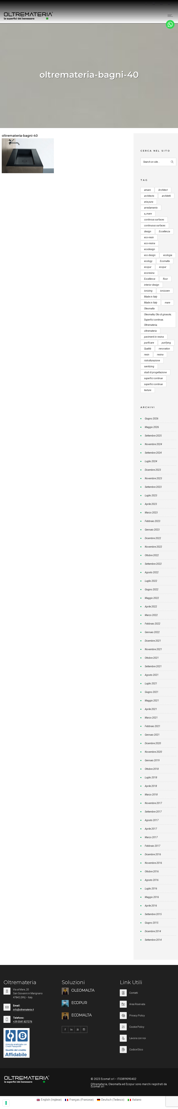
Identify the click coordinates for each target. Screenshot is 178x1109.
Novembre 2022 (153, 546)
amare (147, 190)
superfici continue (153, 378)
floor (165, 278)
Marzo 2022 (151, 615)
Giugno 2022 (151, 589)
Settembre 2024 (153, 452)
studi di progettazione (155, 372)
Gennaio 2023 (152, 529)
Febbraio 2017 (152, 845)
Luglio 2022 (151, 581)
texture (147, 390)
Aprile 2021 (151, 709)
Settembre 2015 (153, 914)
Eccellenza (164, 231)
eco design (150, 255)
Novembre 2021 (153, 649)
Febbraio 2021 (152, 726)
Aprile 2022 (151, 606)
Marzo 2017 (151, 837)
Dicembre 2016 (153, 854)
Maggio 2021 (152, 700)
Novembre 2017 (153, 803)
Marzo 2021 (151, 717)
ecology (148, 261)
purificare (149, 342)
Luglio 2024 (151, 461)
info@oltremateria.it (23, 1009)
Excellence (149, 278)
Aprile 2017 (151, 828)
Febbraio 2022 (152, 623)
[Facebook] (146, 4)
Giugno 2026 (151, 418)
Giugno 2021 (151, 692)
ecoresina (149, 273)
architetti (166, 195)
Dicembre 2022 (153, 538)
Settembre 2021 (153, 666)
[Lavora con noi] (147, 1040)
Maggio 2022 (152, 598)
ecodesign (149, 249)
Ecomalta (165, 261)
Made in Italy (150, 296)
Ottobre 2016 (152, 871)
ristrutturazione (152, 360)
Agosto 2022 (152, 572)
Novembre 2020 (153, 751)
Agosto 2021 (152, 675)
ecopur (147, 267)
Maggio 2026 (152, 427)
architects (149, 195)
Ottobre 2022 (152, 555)
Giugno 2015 (151, 922)
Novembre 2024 (153, 444)
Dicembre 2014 (153, 931)
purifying (166, 342)
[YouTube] (169, 4)
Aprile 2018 (151, 786)
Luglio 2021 (151, 683)
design (147, 231)
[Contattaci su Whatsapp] (170, 28)
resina (160, 354)
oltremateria (150, 330)
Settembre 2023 (153, 487)
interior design (151, 284)
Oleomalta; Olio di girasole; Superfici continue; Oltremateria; (157, 319)
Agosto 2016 (152, 880)
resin (146, 354)
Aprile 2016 (151, 905)
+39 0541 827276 (22, 1021)
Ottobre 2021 (152, 657)
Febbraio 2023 (152, 521)
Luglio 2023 (151, 495)
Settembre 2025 (153, 435)
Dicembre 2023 (153, 469)
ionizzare (165, 290)
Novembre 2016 (153, 863)
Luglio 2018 (151, 777)
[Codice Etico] (147, 1049)
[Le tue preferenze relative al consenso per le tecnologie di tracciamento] (6, 1103)
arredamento (151, 207)
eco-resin (149, 237)
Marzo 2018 (151, 794)
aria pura (148, 201)
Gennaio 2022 (152, 632)
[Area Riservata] (147, 1006)
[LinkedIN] (161, 4)
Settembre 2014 (153, 939)
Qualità (147, 348)
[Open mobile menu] (171, 15)
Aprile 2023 (151, 504)
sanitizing (149, 366)
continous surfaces (154, 219)
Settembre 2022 (153, 563)
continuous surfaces (154, 225)
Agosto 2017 (152, 820)
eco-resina (149, 243)
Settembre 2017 (153, 811)
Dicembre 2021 (153, 640)
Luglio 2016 (151, 888)
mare (167, 302)
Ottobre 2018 (152, 769)
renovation (164, 348)
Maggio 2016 (152, 897)
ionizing (148, 290)
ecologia (167, 255)
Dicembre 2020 (153, 743)
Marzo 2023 (151, 512)
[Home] (28, 19)
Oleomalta (149, 308)
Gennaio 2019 (152, 760)
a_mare (148, 213)
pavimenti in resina (154, 336)
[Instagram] (153, 4)
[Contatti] (147, 995)
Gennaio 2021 (152, 734)
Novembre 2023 (153, 478)
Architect (163, 190)
